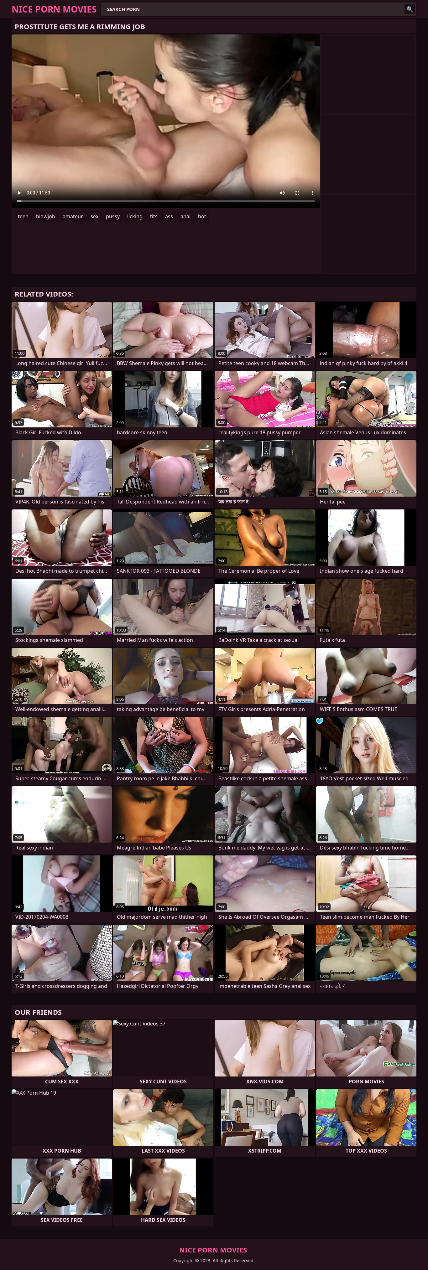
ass (169, 216)
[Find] (410, 9)
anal (185, 216)
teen (23, 216)
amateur (73, 216)
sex (94, 216)
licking (135, 216)
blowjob (45, 216)
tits (154, 216)
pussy (113, 216)
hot (202, 216)
